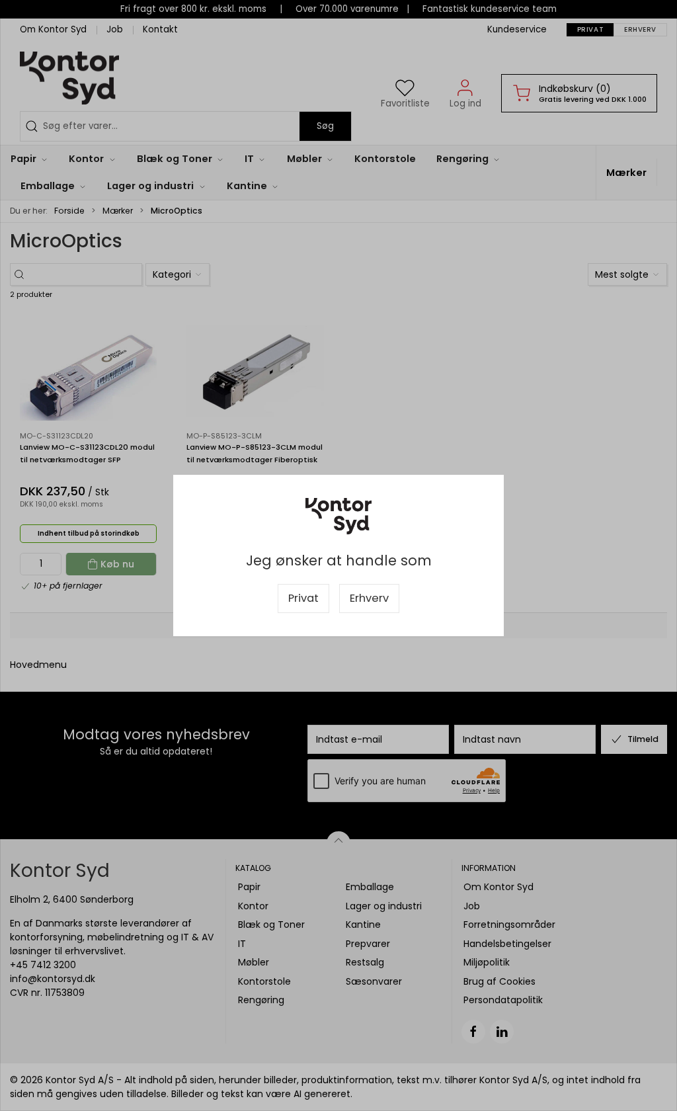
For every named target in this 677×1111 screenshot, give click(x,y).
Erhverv (369, 598)
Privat (303, 598)
